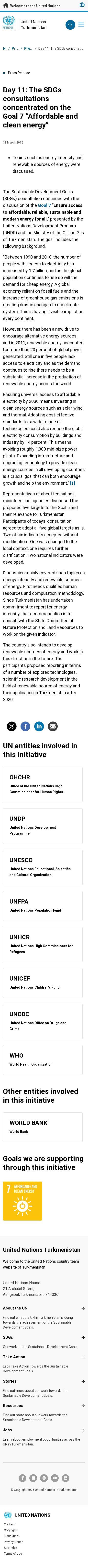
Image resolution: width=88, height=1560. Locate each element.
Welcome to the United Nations (35, 6)
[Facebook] (25, 726)
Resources (13, 1405)
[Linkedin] (39, 726)
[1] (72, 483)
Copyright (10, 1530)
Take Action (14, 1357)
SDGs (8, 1337)
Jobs (7, 1430)
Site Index (10, 1548)
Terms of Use (13, 1553)
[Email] (53, 726)
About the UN (15, 1308)
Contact (9, 1524)
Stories (10, 1381)
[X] (12, 726)
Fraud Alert (11, 1536)
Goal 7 (44, 205)
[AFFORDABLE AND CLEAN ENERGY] (22, 1201)
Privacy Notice (13, 1542)
